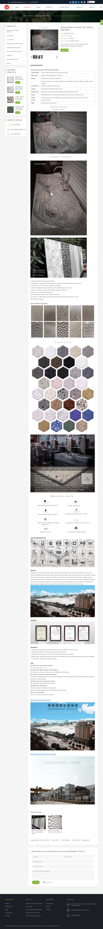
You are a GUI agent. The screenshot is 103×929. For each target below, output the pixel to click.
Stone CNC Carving (44, 840)
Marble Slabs (10, 35)
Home (17, 7)
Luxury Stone (10, 39)
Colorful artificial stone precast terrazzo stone (19, 98)
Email (64, 50)
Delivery (7, 903)
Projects (49, 7)
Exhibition (48, 909)
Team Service (8, 906)
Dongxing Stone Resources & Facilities (43, 754)
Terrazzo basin (55, 840)
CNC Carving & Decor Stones (42, 16)
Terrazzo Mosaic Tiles (12, 59)
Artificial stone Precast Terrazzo (13, 31)
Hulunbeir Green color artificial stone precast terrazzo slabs (19, 108)
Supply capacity (65, 41)
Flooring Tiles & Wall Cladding (15, 43)
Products (27, 7)
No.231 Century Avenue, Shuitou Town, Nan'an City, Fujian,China (83, 904)
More (17, 82)
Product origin (65, 36)
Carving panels (85, 840)
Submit (36, 882)
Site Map (7, 915)
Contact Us (79, 7)
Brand (62, 33)
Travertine (9, 55)
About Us (92, 7)
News (38, 7)
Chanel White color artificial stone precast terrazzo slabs (19, 88)
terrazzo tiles (75, 840)
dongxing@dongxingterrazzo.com (18, 2)
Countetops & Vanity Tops (14, 47)
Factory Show (63, 7)
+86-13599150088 (34, 2)
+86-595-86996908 (15, 134)
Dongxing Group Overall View (40, 700)
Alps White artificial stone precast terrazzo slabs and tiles (19, 78)
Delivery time (64, 38)
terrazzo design (66, 840)
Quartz (8, 63)
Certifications (8, 912)
